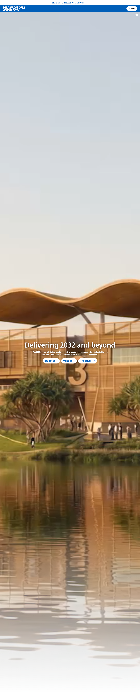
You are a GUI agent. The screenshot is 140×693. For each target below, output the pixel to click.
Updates (50, 360)
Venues (67, 360)
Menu (133, 9)
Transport (86, 360)
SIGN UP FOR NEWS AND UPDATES (69, 2)
